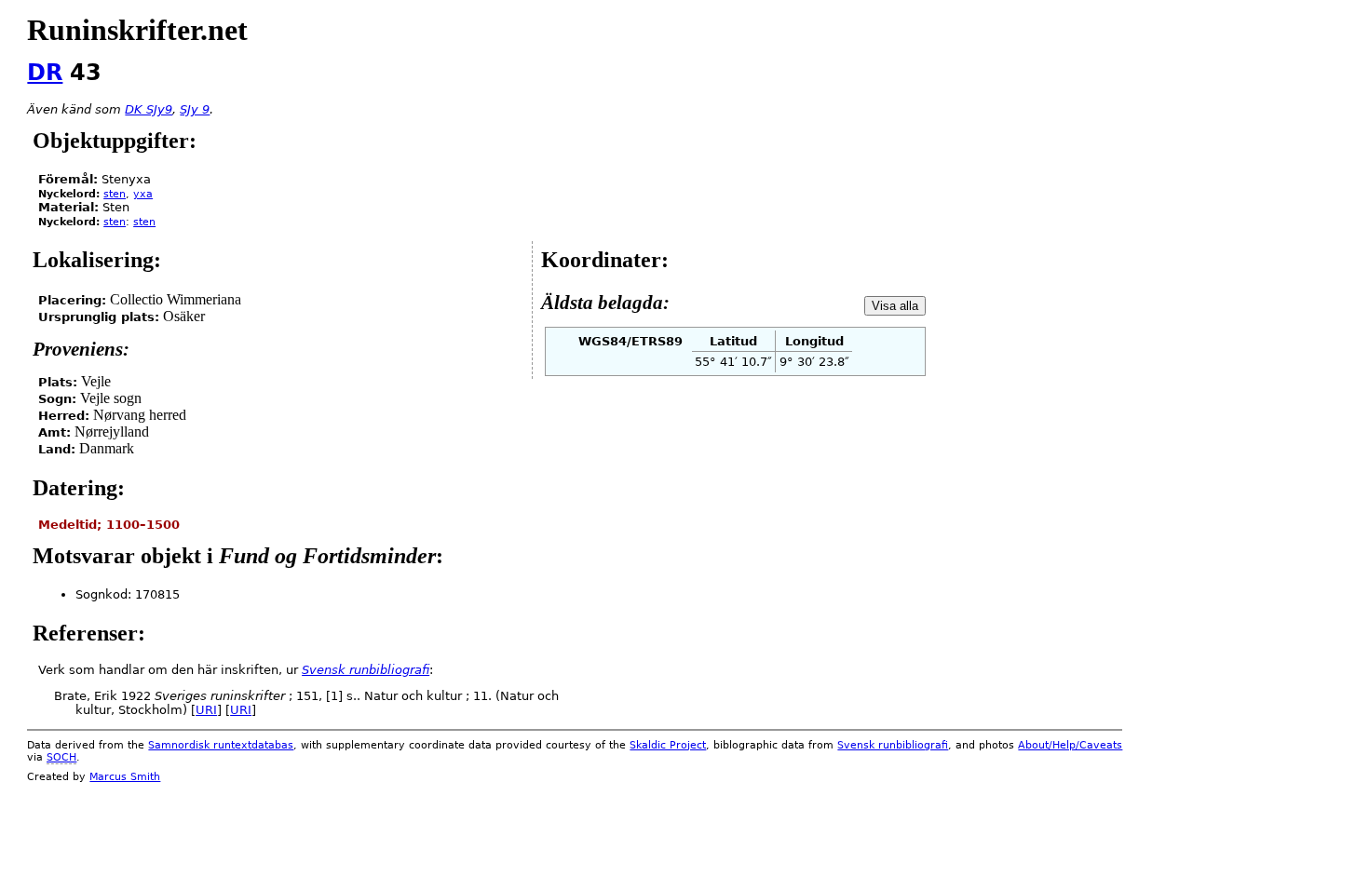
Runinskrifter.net (137, 30)
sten (114, 194)
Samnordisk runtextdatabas (220, 745)
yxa (143, 194)
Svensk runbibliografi (892, 745)
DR (44, 73)
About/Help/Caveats (1070, 745)
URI (206, 710)
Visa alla (895, 306)
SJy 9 (195, 109)
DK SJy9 (148, 109)
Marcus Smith (124, 777)
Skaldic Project (668, 745)
